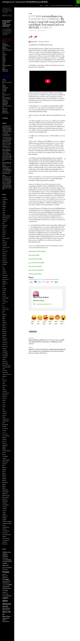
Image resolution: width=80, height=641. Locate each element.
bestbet (3, 234)
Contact (46, 5)
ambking (4, 230)
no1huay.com (5, 301)
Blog (41, 5)
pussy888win (5, 355)
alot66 (3, 229)
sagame (3, 85)
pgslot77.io (4, 327)
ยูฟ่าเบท (4, 454)
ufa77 (3, 404)
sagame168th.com (6, 365)
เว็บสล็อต (4, 529)
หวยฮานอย (4, 506)
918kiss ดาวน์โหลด (6, 216)
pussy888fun (5, 352)
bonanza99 (4, 242)
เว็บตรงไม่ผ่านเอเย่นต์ (6, 523)
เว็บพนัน (4, 525)
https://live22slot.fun (6, 99)
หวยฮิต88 (4, 508)
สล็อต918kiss (5, 482)
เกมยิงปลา (4, 510)
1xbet (3, 208)
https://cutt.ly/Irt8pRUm (35, 266)
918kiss (3, 79)
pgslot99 (4, 329)
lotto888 (62, 171)
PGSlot (3, 320)
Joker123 (4, 273)
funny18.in (4, 258)
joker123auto (5, 275)
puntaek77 (4, 348)
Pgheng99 (4, 314)
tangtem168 (4, 394)
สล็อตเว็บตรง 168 (5, 495)
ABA (3, 223)
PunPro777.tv (5, 346)
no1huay (4, 299)
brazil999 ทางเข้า (6, 247)
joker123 (4, 43)
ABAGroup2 (5, 225)
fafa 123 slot (4, 251)
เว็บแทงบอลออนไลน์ (6, 534)
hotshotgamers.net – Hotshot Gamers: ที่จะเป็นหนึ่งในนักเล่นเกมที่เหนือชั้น (25, 2)
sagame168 (4, 361)
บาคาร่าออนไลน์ (5, 435)
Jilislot (3, 268)
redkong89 (4, 357)
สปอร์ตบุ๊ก (4, 463)
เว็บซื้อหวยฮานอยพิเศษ (7, 521)
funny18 (4, 257)
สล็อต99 (4, 47)
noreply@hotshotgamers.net (43, 304)
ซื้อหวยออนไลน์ (5, 113)
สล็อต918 (4, 480)
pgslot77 (4, 325)
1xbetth (4, 61)
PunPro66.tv (5, 342)
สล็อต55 (4, 471)
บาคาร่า (4, 55)
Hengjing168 (5, 44)
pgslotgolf (4, 335)
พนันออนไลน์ (5, 445)
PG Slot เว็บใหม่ (5, 309)
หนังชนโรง (4, 100)
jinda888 (4, 271)
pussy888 (4, 54)
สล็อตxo (4, 57)
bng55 (3, 240)
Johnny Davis (42, 30)
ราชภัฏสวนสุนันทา (6, 460)
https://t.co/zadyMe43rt (35, 273)
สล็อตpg (4, 486)
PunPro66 (4, 340)
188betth (4, 206)
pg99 (3, 96)
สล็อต (3, 465)
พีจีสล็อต (4, 447)
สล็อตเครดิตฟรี (5, 491)
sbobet (3, 368)
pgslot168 (4, 322)
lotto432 (4, 294)
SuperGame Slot (5, 393)
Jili (2, 266)
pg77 (3, 312)
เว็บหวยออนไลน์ (33, 331)
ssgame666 (4, 391)
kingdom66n (5, 283)
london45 (4, 290)
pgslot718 (4, 324)
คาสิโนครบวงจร (5, 419)
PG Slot (3, 307)
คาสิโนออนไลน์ (5, 421)
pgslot (3, 62)
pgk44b (3, 318)
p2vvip (3, 303)
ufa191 (3, 402)
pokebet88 (4, 339)
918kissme (4, 221)
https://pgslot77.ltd (6, 94)
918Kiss (4, 214)
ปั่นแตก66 (4, 439)
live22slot (4, 288)
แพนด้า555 (4, 542)
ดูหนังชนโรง (4, 104)
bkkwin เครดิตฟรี (5, 238)
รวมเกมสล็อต (5, 456)
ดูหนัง (3, 422)
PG (3, 305)
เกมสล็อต (4, 514)
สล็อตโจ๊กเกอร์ (5, 501)
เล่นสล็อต (4, 519)
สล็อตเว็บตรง (5, 48)
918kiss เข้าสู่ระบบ (6, 217)
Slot (3, 378)
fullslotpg (4, 255)
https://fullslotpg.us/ (6, 97)
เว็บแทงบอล (4, 532)
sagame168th (5, 363)
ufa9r (3, 407)
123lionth (4, 197)
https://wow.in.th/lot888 (37, 262)
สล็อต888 (4, 478)
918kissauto (4, 219)
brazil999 (4, 245)
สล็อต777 (4, 476)
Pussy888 (4, 350)
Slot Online (4, 380)
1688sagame (5, 199)
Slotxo (3, 383)
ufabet (3, 409)
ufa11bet (4, 398)
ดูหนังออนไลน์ (5, 71)
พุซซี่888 (4, 448)
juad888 (4, 281)
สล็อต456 (4, 469)
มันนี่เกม (4, 452)
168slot (3, 201)
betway (3, 236)
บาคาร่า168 (4, 434)
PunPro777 (4, 344)
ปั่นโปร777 (4, 443)
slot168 (3, 381)
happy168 (4, 260)
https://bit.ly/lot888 (34, 255)
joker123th (4, 277)
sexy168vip (4, 370)
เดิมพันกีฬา (4, 517)
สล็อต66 (4, 473)
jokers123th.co (5, 279)
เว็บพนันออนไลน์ (5, 527)
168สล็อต (4, 202)
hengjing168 (5, 262)
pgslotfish (4, 333)
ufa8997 (4, 406)
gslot (3, 93)
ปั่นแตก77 (4, 441)
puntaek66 (4, 577)
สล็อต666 (4, 475)
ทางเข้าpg (4, 430)
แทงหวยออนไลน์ (5, 540)
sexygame (4, 376)
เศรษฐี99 (4, 536)
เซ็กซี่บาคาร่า (5, 516)
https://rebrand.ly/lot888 (35, 258)
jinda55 (3, 270)
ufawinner (4, 413)
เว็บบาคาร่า (4, 110)
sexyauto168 (5, 372)
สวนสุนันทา (4, 503)
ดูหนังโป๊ (4, 59)
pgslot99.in (4, 331)
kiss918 (3, 66)
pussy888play (5, 353)
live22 (3, 286)
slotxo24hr (4, 385)
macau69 (4, 296)
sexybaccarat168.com (6, 374)
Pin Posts (77, 5)
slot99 (3, 52)
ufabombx (4, 411)
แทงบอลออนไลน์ (5, 538)
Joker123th (5, 567)
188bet (3, 204)
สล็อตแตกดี (4, 499)
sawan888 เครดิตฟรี (6, 366)
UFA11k (4, 400)
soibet (3, 387)
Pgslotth (4, 337)
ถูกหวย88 (4, 426)
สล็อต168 (4, 467)
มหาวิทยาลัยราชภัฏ (6, 450)
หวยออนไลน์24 (5, 504)
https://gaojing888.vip (6, 65)
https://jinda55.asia (6, 45)
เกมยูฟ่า (4, 512)
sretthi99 (4, 389)
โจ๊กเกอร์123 (4, 544)
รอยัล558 (4, 458)
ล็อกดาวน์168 (5, 462)
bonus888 (4, 243)
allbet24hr (4, 227)
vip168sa (4, 415)
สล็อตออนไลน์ (5, 489)
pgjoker (3, 316)
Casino (3, 249)
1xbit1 (3, 212)
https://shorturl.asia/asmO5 (36, 270)
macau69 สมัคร (5, 298)
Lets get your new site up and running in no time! (61, 5)
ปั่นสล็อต (4, 437)
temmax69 (4, 396)
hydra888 (4, 264)
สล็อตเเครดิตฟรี (5, 497)
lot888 (30, 13)
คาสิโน (3, 417)
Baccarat (4, 232)
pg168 (3, 311)
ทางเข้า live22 (5, 428)
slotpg (3, 58)
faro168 (4, 253)
